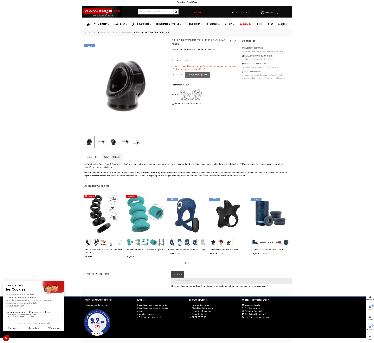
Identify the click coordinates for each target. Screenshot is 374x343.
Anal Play (119, 24)
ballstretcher (222, 172)
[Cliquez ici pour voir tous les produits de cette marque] (191, 94)
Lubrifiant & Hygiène (167, 24)
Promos (247, 24)
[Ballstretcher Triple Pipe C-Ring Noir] (125, 132)
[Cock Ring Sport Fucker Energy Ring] (230, 41)
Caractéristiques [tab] (112, 157)
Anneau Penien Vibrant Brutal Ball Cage (186, 249)
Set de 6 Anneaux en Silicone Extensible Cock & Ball (103, 251)
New (270, 24)
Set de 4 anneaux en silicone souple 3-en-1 (145, 251)
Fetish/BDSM (193, 24)
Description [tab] (92, 157)
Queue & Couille (140, 24)
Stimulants (100, 24)
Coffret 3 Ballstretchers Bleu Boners (267, 249)
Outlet (259, 24)
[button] (185, 263)
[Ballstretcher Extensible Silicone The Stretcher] (235, 41)
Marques (282, 24)
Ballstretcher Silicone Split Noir (224, 249)
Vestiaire (212, 24)
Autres (228, 24)
